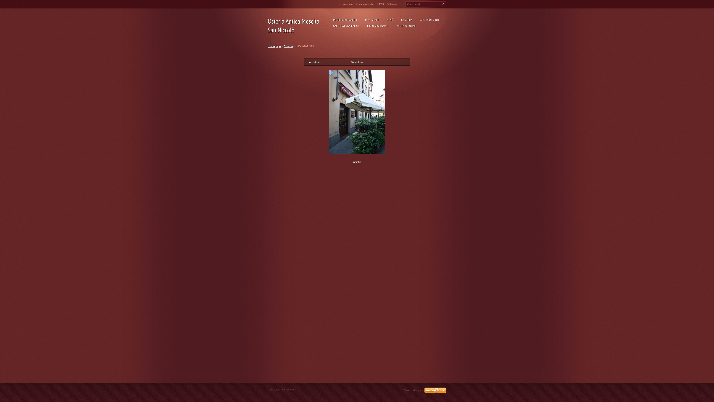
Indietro (357, 161)
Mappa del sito (366, 4)
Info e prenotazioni (345, 20)
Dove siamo (372, 20)
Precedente (314, 61)
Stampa (393, 4)
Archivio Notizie (406, 26)
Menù (390, 20)
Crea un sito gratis (414, 390)
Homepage (347, 4)
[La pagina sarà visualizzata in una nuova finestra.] (357, 111)
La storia (406, 20)
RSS (381, 4)
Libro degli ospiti (377, 26)
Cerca (443, 4)
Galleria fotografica (346, 26)
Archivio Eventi (429, 20)
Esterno (288, 46)
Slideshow (357, 61)
